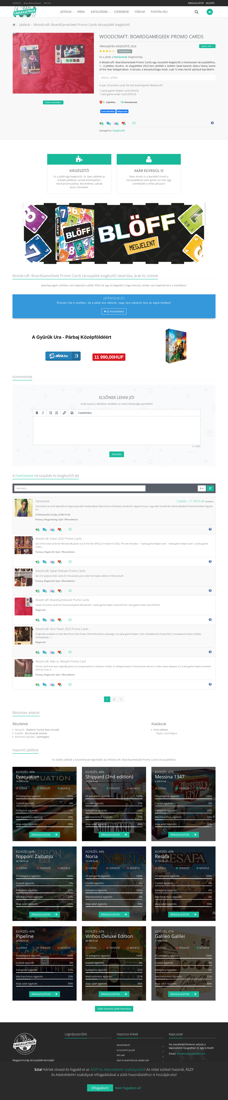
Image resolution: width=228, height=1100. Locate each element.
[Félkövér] (37, 413)
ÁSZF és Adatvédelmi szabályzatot (117, 1069)
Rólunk (121, 1055)
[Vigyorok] (72, 413)
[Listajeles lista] (51, 413)
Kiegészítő (119, 130)
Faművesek (120, 57)
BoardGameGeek (32, 3)
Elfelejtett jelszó (126, 1050)
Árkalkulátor (196, 3)
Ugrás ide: (206, 46)
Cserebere (121, 12)
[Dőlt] (43, 413)
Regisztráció (123, 1045)
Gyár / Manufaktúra (68, 519)
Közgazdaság (50, 519)
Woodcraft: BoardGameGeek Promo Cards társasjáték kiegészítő (82, 24)
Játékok (66, 12)
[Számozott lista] (57, 413)
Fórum (140, 12)
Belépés (210, 3)
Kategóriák (99, 12)
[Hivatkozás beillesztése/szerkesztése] (64, 413)
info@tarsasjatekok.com (191, 1053)
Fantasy (39, 519)
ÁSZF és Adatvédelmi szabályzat (133, 1060)
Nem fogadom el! (128, 1088)
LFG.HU (47, 3)
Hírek (81, 12)
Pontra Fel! (159, 12)
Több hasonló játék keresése (114, 1008)
